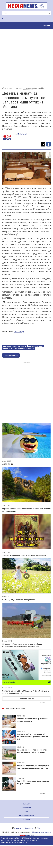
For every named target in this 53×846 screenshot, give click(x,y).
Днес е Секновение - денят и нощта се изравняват (24, 555)
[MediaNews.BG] (26, 5)
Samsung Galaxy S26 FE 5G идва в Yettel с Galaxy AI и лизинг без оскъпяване (25, 692)
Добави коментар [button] (11, 355)
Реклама (26, 819)
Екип (26, 812)
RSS (38, 828)
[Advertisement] (26, 58)
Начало (26, 804)
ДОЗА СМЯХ (7, 464)
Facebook (29, 828)
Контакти (17, 828)
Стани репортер (27, 815)
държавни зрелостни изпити (14, 346)
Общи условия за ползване (41, 832)
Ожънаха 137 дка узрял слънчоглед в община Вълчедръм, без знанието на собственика (22, 645)
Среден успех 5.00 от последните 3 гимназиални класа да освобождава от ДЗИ (32, 736)
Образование (28, 88)
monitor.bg (19, 331)
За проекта (26, 808)
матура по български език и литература (18, 348)
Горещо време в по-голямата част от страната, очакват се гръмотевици (26, 509)
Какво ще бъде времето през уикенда (18, 599)
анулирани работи (35, 346)
